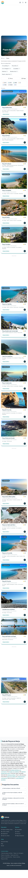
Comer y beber (5, 831)
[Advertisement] (14, 19)
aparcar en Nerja (11, 776)
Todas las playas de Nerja (6, 853)
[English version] (20, 2)
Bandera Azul (14, 71)
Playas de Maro (4, 858)
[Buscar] (23, 2)
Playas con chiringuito (18, 853)
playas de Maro (11, 775)
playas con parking (14, 771)
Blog (2, 843)
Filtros (11, 78)
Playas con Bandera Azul (6, 857)
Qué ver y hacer (6, 835)
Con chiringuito (6, 68)
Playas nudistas (16, 857)
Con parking (5, 65)
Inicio (3, 58)
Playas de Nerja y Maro (7, 829)
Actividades (19, 829)
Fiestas (18, 831)
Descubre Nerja (4, 841)
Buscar (2, 845)
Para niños (15, 65)
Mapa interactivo (20, 835)
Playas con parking (5, 855)
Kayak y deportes (7, 74)
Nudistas (5, 71)
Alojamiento (5, 833)
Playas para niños (14, 855)
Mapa (24, 78)
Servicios (18, 833)
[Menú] (25, 2)
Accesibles (16, 68)
